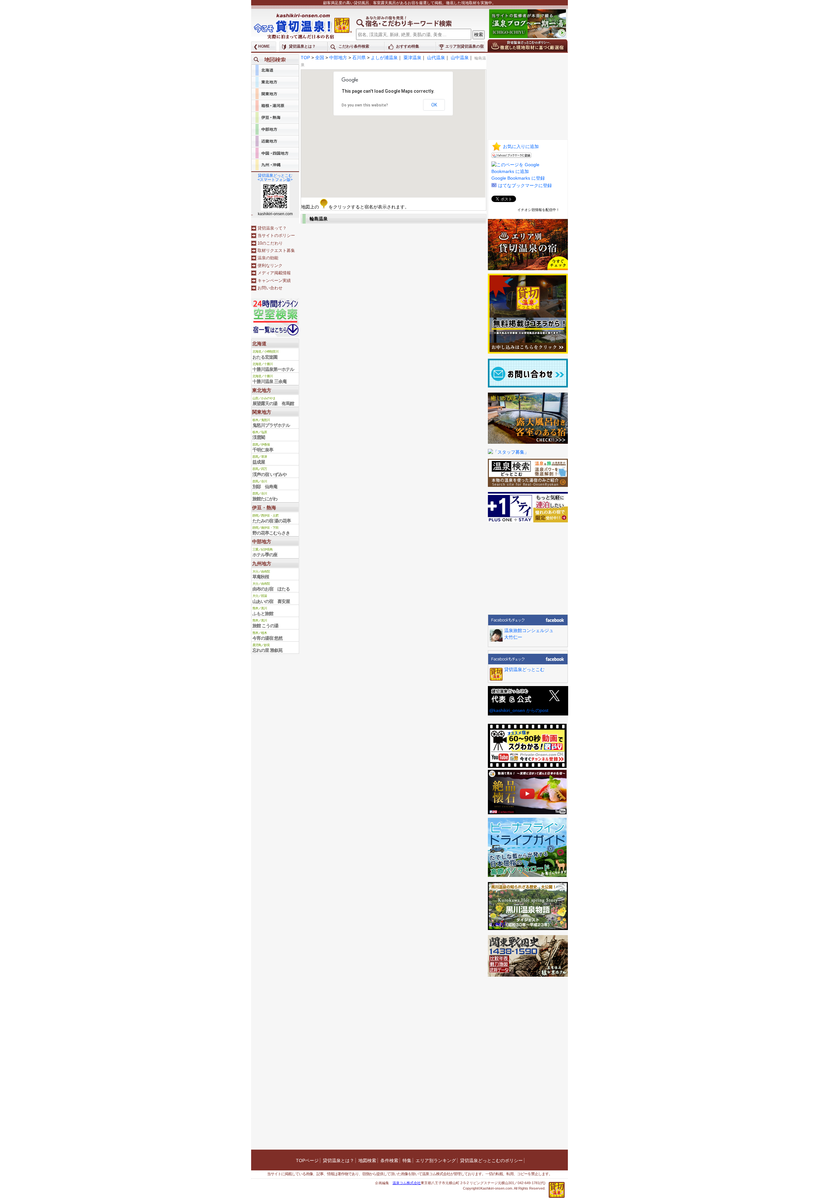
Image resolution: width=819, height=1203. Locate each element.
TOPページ (307, 1160)
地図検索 (367, 1160)
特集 (406, 1160)
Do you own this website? (365, 105)
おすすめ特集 (407, 46)
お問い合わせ (270, 287)
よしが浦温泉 (384, 57)
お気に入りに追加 (521, 146)
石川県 (359, 57)
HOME (264, 46)
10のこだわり (270, 243)
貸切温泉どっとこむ (524, 669)
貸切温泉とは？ (302, 46)
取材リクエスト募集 (276, 250)
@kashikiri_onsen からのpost (518, 710)
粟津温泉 (412, 57)
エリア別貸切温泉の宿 (464, 46)
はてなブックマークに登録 (525, 185)
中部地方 (338, 57)
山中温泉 (460, 57)
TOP (305, 57)
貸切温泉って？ (272, 228)
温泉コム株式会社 (407, 1183)
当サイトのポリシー (276, 235)
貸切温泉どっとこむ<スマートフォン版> (275, 177)
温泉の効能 (268, 257)
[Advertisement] (528, 94)
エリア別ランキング (436, 1160)
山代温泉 (436, 57)
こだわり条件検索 (353, 46)
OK (434, 104)
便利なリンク (270, 265)
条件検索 (389, 1160)
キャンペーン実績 (274, 280)
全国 (319, 57)
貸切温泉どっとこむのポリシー (491, 1160)
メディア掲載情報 (274, 272)
